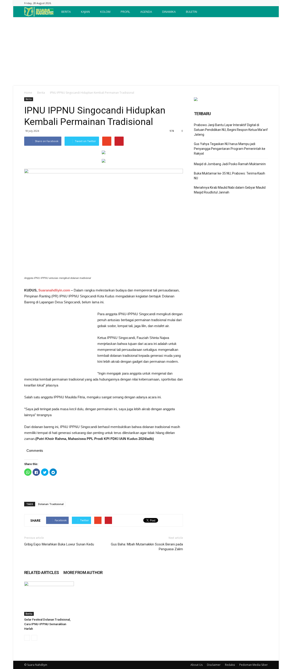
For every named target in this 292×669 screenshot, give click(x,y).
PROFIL (125, 12)
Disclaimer (214, 665)
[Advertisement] (146, 51)
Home (28, 93)
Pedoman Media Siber (253, 665)
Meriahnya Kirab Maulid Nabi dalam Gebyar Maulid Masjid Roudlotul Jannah (230, 190)
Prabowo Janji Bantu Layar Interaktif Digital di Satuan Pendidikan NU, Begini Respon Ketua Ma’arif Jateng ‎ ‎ (231, 129)
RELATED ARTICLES (41, 572)
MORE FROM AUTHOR (82, 572)
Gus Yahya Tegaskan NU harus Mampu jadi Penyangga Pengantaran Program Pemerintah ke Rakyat (229, 148)
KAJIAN (85, 12)
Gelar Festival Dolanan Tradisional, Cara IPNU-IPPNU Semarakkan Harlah (47, 624)
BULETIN (191, 12)
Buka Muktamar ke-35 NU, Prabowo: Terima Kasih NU (229, 176)
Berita (41, 93)
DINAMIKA (169, 12)
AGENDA (146, 12)
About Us (196, 665)
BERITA (66, 12)
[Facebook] (264, 3)
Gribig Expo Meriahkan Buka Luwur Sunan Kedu (59, 544)
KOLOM (105, 12)
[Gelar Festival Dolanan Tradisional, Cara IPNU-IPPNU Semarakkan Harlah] (49, 599)
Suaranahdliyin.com (54, 290)
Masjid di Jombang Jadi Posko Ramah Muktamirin (230, 164)
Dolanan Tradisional (51, 504)
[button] (262, 11)
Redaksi (230, 665)
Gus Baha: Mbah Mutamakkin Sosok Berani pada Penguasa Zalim (147, 546)
